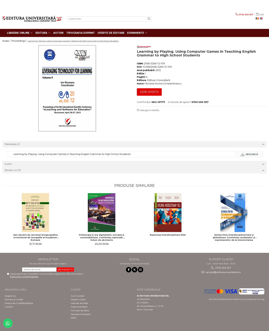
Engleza (262, 18)
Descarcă (251, 154)
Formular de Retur (80, 310)
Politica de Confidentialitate (24, 276)
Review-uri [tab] (13, 170)
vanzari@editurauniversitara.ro (223, 272)
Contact (9, 307)
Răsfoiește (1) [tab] (12, 144)
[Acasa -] (32, 19)
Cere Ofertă (149, 91)
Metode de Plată (79, 303)
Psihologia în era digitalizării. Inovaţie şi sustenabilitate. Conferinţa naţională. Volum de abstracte (101, 237)
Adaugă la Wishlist (149, 110)
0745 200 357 (223, 267)
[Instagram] (140, 269)
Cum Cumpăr (77, 296)
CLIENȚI (75, 289)
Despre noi (10, 296)
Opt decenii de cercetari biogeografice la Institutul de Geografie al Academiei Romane (35, 237)
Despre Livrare (78, 299)
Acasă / (6, 40)
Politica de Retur (79, 307)
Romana (258, 18)
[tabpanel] (67, 88)
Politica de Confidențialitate (19, 303)
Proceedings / (19, 40)
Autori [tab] (8, 163)
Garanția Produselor (81, 314)
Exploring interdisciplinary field (168, 235)
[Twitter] (134, 269)
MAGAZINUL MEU (15, 289)
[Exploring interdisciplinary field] (167, 212)
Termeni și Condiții (14, 299)
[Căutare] (149, 18)
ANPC (74, 318)
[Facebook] (128, 269)
